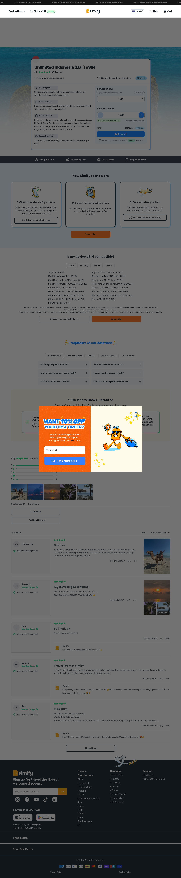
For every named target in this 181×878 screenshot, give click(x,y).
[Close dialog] (136, 414)
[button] (17, 11)
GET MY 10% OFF (64, 461)
